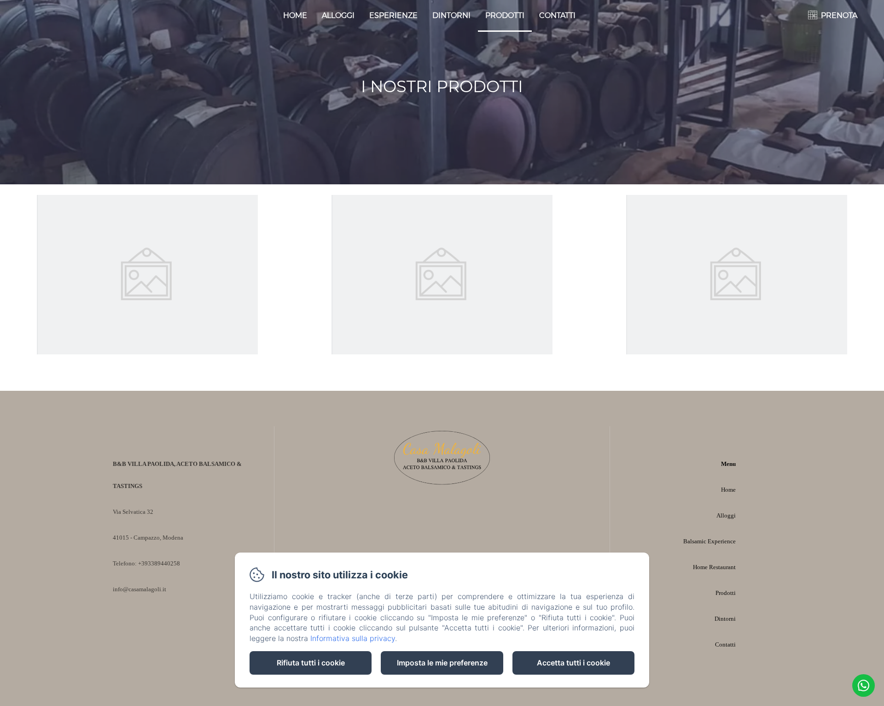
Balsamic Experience (709, 541)
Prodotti (504, 15)
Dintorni (451, 15)
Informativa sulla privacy (352, 638)
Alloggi (338, 15)
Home (295, 15)
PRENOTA (839, 15)
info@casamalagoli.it (139, 589)
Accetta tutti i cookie (573, 662)
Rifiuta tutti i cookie (311, 662)
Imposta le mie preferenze (442, 662)
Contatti (557, 15)
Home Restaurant (714, 567)
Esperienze (393, 15)
